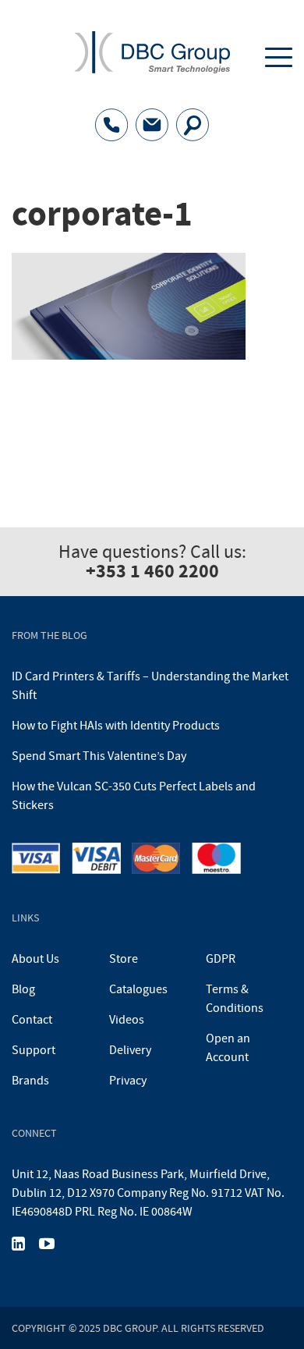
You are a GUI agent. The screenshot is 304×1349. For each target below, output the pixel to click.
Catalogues (138, 989)
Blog (23, 989)
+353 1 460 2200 (152, 571)
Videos (126, 1020)
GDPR (220, 959)
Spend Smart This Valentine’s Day (99, 756)
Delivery (130, 1050)
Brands (30, 1080)
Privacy (128, 1080)
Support (33, 1050)
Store (123, 959)
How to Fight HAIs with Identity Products (116, 725)
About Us (35, 959)
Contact (32, 1020)
